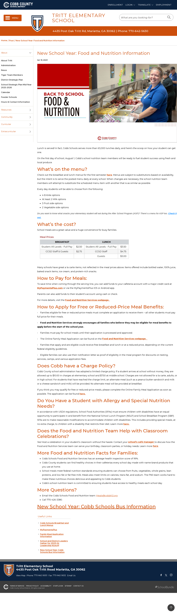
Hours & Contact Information (15, 102)
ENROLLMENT (115, 4)
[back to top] (171, 607)
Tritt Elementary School (78, 18)
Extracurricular (8, 131)
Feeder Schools (9, 97)
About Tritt (6, 60)
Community (7, 117)
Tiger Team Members (12, 75)
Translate (144, 4)
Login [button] (128, 4)
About (4, 53)
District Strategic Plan (12, 80)
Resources (6, 110)
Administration (8, 65)
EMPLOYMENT (163, 4)
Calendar (5, 92)
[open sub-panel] (30, 52)
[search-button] (169, 17)
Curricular (6, 124)
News (4, 70)
